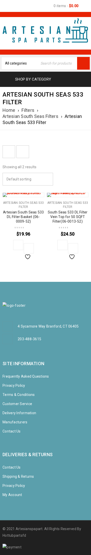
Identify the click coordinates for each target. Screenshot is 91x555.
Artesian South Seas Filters (30, 116)
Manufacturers (15, 422)
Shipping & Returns (18, 476)
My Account (12, 495)
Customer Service (17, 404)
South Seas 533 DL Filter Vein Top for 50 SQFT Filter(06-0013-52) (68, 216)
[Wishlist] (29, 248)
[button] (18, 245)
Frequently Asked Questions (26, 376)
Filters (27, 110)
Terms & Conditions (19, 395)
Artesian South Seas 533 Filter (23, 205)
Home (9, 110)
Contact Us (12, 431)
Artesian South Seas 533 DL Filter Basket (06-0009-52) (23, 216)
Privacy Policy (14, 385)
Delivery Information (19, 413)
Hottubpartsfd (14, 535)
